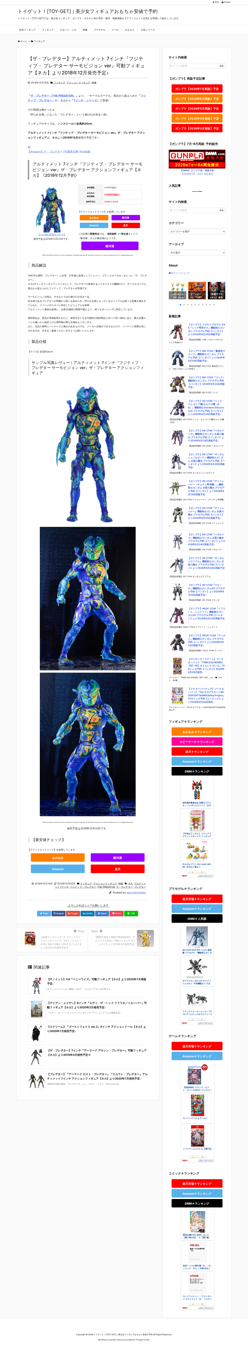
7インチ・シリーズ (85, 100)
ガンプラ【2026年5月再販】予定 (197, 108)
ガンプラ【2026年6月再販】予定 (197, 98)
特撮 (94, 82)
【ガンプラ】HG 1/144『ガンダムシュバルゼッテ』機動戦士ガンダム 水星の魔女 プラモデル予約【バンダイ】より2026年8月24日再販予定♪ (206, 461)
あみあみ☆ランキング (197, 732)
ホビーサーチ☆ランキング (197, 742)
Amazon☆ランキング (197, 761)
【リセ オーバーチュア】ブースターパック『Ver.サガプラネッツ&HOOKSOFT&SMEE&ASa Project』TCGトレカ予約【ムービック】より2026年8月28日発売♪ (206, 695)
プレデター (140, 886)
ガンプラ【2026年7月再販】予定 (197, 89)
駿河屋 (125, 217)
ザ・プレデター (124, 886)
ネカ (63, 100)
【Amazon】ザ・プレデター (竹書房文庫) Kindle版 (59, 151)
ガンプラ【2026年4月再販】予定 (197, 118)
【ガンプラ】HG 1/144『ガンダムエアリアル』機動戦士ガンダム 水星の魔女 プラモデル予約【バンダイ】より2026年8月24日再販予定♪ (206, 564)
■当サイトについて (179, 273)
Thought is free (142, 1340)
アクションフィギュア (78, 82)
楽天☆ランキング (197, 751)
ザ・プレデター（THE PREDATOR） (53, 95)
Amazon (94, 225)
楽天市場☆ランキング (197, 899)
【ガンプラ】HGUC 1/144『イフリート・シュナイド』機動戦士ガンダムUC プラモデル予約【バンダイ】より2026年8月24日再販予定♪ (206, 615)
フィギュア (59, 82)
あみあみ (94, 217)
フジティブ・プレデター (83, 886)
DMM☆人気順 (197, 918)
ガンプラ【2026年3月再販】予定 (197, 128)
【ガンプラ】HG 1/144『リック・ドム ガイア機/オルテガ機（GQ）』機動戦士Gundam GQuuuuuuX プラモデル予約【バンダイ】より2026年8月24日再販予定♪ (206, 407)
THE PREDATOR (106, 886)
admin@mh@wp (136, 892)
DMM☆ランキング (197, 771)
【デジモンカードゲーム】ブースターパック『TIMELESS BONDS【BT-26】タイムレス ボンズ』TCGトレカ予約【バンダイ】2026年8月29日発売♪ (206, 665)
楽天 (125, 225)
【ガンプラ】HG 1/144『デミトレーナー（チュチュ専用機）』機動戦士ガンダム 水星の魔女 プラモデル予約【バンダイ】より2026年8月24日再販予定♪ (206, 488)
